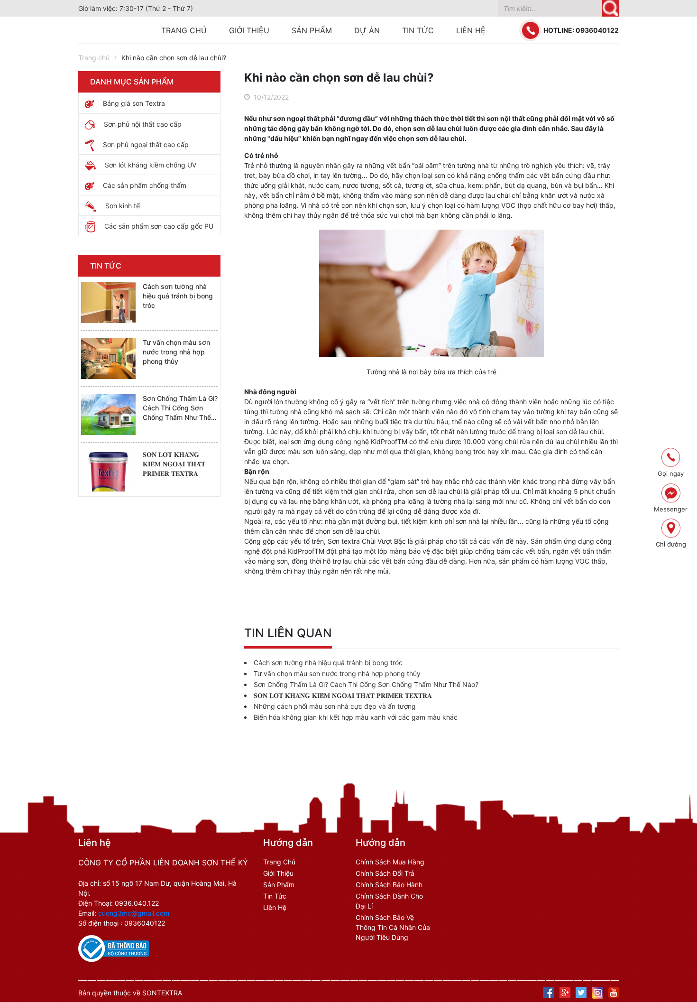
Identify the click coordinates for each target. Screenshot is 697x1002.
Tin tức (418, 30)
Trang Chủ (279, 862)
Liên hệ (471, 30)
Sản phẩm (312, 30)
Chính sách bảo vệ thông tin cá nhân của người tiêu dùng (393, 927)
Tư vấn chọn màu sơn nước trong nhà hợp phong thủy (176, 351)
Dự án (367, 30)
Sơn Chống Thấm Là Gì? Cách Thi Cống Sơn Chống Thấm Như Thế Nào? (366, 684)
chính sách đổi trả (385, 873)
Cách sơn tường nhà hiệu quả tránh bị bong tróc (178, 295)
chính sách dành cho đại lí (389, 901)
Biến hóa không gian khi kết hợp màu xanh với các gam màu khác (356, 717)
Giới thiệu (249, 30)
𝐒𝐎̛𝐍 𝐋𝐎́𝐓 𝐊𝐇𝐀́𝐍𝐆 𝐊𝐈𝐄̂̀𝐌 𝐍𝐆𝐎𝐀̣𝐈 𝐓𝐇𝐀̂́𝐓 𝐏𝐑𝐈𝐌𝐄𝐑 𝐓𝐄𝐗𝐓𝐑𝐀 (174, 463)
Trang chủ (184, 30)
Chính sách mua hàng (390, 862)
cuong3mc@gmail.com (133, 913)
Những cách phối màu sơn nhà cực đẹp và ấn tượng (335, 706)
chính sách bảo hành (389, 885)
